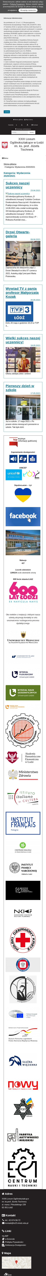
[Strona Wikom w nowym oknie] (7, 1274)
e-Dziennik (10, 1239)
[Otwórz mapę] (16, 1262)
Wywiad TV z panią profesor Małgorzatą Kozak (22, 292)
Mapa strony (29, 119)
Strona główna (18, 119)
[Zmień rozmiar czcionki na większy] (22, 125)
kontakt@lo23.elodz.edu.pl (16, 1223)
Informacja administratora (23, 129)
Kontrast (35, 125)
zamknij (7, 111)
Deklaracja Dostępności (15, 1245)
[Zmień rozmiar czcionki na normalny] (16, 125)
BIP (6, 1236)
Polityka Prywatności (14, 1242)
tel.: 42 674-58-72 (12, 1220)
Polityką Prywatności (17, 4)
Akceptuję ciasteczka (28, 10)
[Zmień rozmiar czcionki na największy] (27, 125)
